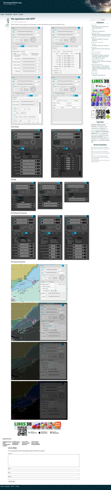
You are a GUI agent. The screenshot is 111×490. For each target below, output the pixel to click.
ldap (97, 132)
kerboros (93, 131)
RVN (110, 34)
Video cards (107, 48)
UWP (102, 61)
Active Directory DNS (102, 155)
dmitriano (17, 21)
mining (105, 132)
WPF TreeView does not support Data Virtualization (35, 443)
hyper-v (104, 130)
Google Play (104, 26)
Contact (21, 14)
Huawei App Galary (96, 28)
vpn (104, 137)
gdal (99, 130)
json (107, 130)
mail (101, 131)
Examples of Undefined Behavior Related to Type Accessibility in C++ (100, 149)
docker (103, 128)
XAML (93, 70)
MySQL (99, 39)
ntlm (109, 131)
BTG (102, 34)
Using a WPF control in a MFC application (26, 443)
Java (93, 67)
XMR (104, 35)
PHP (93, 68)
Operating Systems (94, 53)
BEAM (93, 34)
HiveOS (94, 56)
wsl (95, 140)
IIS (98, 75)
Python (98, 68)
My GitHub (9, 14)
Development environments (96, 42)
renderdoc (104, 133)
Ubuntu (94, 58)
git (101, 130)
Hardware (93, 47)
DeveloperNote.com (12, 2)
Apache (94, 75)
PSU (102, 48)
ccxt (104, 126)
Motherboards (95, 48)
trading (100, 135)
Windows (100, 58)
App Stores (93, 25)
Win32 (107, 61)
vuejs (108, 137)
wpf (25, 21)
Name (9, 468)
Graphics (93, 44)
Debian (105, 55)
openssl (94, 133)
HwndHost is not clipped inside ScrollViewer (16, 443)
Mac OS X (104, 56)
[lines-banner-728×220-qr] (37, 435)
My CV (15, 14)
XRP (108, 35)
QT (97, 61)
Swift (108, 68)
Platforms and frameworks (96, 59)
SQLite (93, 40)
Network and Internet (95, 51)
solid (95, 135)
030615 (8, 20)
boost (101, 126)
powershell (99, 133)
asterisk (93, 126)
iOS (98, 56)
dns (99, 128)
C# (97, 65)
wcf (92, 138)
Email (9, 472)
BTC (98, 34)
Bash (93, 65)
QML (103, 68)
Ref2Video (93, 155)
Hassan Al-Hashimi (95, 157)
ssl (97, 135)
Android (94, 55)
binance (98, 126)
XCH (100, 35)
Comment (10, 453)
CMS (92, 29)
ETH (106, 34)
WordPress (100, 31)
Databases (93, 37)
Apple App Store (96, 26)
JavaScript (98, 67)
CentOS (100, 55)
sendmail (92, 135)
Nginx (102, 75)
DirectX (94, 45)
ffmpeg (96, 130)
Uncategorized (94, 71)
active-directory (98, 125)
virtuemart (105, 135)
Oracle (104, 39)
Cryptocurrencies (94, 33)
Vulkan (105, 45)
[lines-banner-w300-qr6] (100, 119)
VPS (106, 137)
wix (106, 138)
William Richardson (96, 160)
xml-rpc (97, 140)
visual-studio (97, 137)
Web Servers (93, 73)
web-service (96, 138)
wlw (108, 138)
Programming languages (95, 64)
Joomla (93, 31)
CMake (106, 65)
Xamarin (95, 62)
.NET (20, 21)
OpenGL (99, 45)
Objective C (105, 67)
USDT (95, 35)
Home (2, 14)
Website (9, 476)
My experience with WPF (23, 19)
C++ (101, 65)
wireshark (102, 138)
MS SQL (94, 39)
